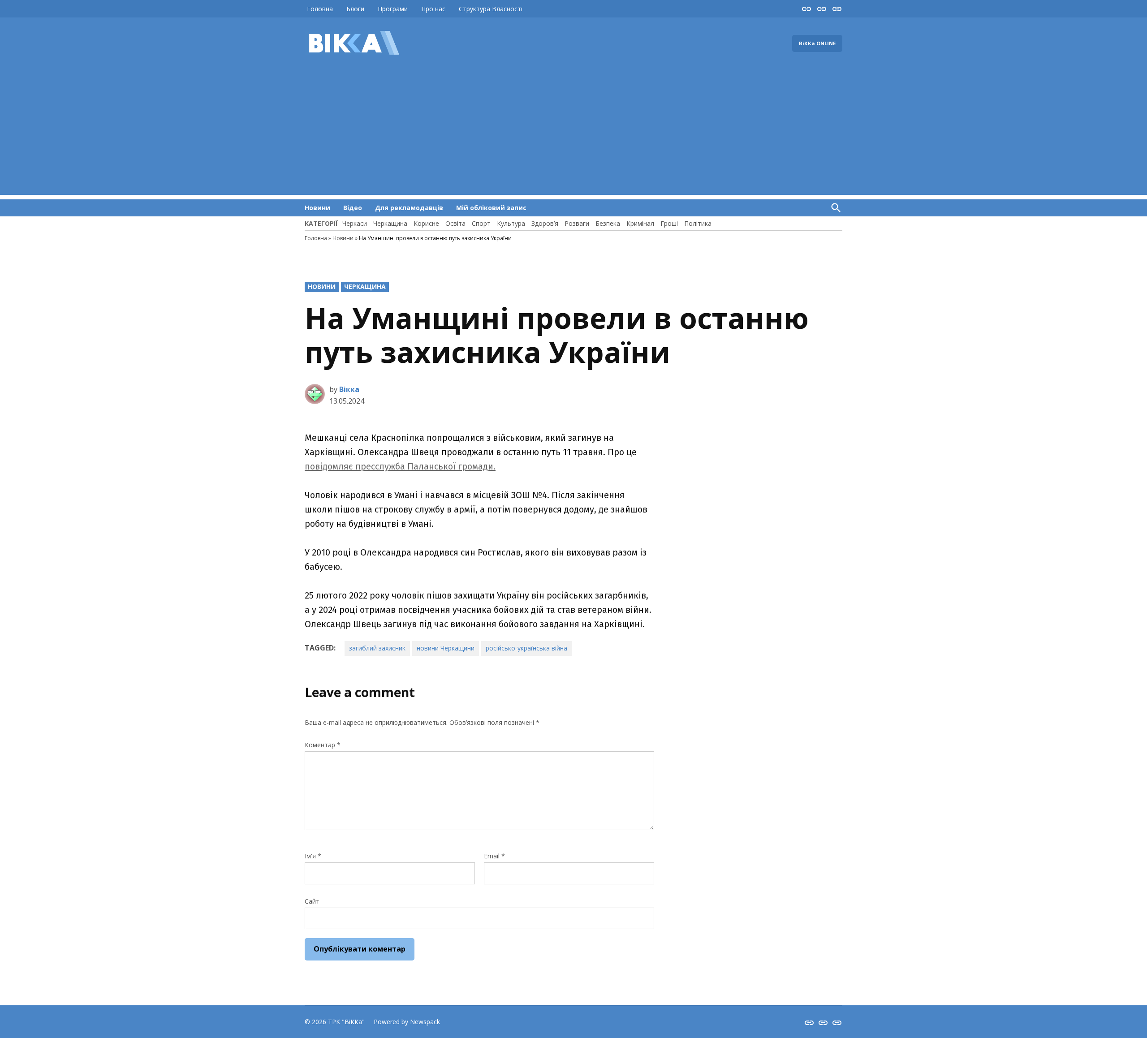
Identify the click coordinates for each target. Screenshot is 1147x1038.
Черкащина (390, 223)
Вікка (349, 389)
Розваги (577, 223)
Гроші (669, 223)
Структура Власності (490, 8)
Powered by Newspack (407, 1021)
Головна (320, 8)
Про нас (433, 8)
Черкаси (354, 223)
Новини (317, 207)
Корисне (426, 223)
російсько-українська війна (526, 648)
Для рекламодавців (409, 207)
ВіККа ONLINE (817, 43)
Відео (352, 207)
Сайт (312, 901)
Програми (393, 8)
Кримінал (640, 223)
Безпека (607, 223)
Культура (511, 223)
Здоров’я (544, 223)
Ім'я (313, 856)
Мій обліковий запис (491, 207)
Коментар (323, 745)
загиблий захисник (377, 648)
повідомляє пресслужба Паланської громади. (400, 466)
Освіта (455, 223)
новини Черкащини (445, 648)
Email (494, 856)
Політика (697, 223)
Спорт (481, 223)
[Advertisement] (573, 132)
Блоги (355, 8)
